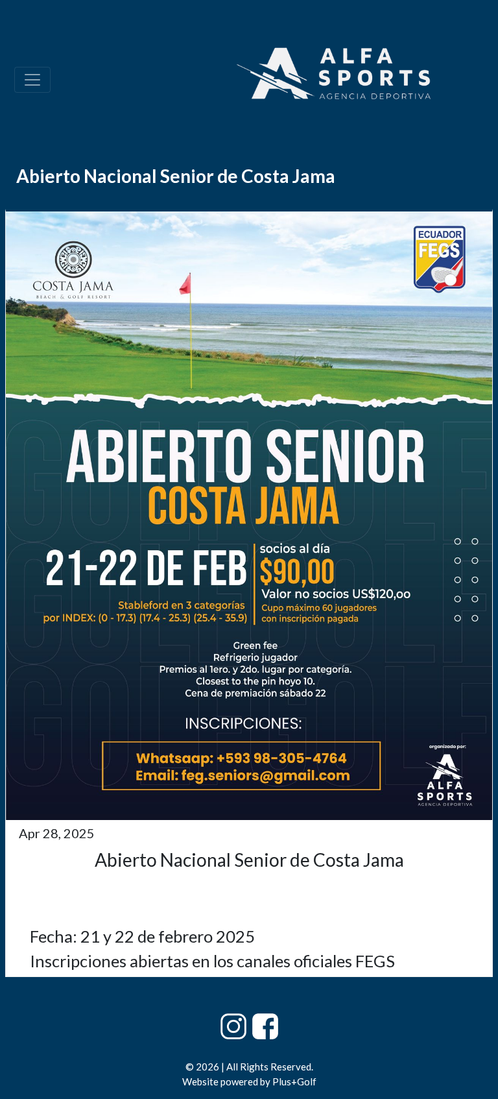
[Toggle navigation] (32, 80)
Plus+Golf (294, 1081)
